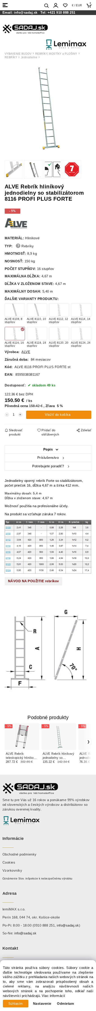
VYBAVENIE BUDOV (18, 53)
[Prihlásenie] (55, 5)
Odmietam (65, 1003)
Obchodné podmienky (19, 854)
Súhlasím (15, 1003)
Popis (48, 449)
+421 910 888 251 (61, 12)
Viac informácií (53, 996)
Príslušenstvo (48, 457)
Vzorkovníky (12, 870)
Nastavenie (42, 1003)
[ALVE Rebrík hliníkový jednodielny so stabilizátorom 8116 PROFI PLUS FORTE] (48, 109)
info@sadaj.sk (27, 12)
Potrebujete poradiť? (48, 466)
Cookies (8, 862)
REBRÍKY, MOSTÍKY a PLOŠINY (56, 53)
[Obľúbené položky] (65, 5)
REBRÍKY (11, 57)
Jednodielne (29, 57)
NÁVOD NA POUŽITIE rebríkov (33, 581)
